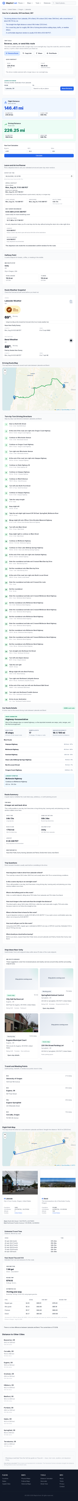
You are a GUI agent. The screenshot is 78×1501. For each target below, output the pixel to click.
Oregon (20, 9)
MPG (29, 148)
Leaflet (58, 409)
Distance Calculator (47, 1478)
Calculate (39, 155)
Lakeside (28, 9)
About (61, 1478)
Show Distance (67, 88)
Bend (46, 1199)
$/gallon (6, 148)
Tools (37, 3)
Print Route (53, 53)
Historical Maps (26, 1484)
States (4, 1481)
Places (20, 3)
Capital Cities (6, 1484)
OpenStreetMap (66, 409)
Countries (5, 1478)
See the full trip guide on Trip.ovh (31, 1458)
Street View (44, 1484)
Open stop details (49, 1008)
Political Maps (25, 1481)
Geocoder (44, 1481)
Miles (52, 148)
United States (12, 9)
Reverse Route (13, 53)
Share (40, 53)
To (33, 85)
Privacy (62, 1484)
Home (4, 9)
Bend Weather (11, 339)
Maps (29, 3)
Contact (62, 1486)
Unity (7, 266)
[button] (14, 397)
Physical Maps (25, 1478)
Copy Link (28, 53)
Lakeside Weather (13, 301)
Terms (62, 1481)
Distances (47, 3)
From (6, 85)
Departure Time (9, 173)
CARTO (73, 409)
